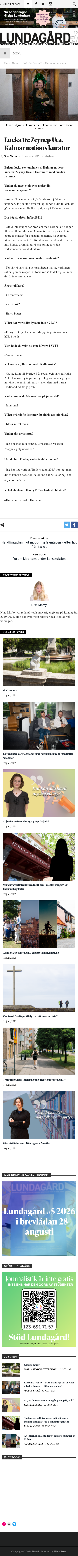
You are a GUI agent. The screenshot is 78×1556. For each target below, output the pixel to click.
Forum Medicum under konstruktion (39, 557)
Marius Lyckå (32, 1390)
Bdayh (35, 1551)
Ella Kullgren (33, 1404)
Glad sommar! (10, 690)
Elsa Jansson (32, 1426)
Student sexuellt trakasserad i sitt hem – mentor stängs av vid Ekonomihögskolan (46, 1419)
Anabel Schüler (34, 1444)
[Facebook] (35, 4)
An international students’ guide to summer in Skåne (31, 952)
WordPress (60, 1551)
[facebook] (74, 525)
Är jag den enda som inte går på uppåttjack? (26, 821)
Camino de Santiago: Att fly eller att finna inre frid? (30, 1016)
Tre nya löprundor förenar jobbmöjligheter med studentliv (34, 1079)
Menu (17, 53)
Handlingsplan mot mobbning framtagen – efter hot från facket (39, 543)
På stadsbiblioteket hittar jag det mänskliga (26, 1143)
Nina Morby (10, 156)
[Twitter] (43, 4)
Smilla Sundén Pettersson (40, 1369)
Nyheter (16, 63)
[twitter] (67, 525)
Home (7, 63)
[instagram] (50, 4)
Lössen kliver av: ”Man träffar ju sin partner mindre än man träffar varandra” (49, 1384)
